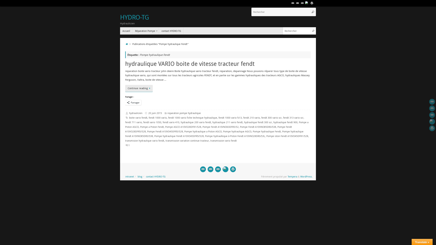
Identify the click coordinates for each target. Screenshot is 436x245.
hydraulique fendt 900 (285, 122)
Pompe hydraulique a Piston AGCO (203, 131)
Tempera (292, 176)
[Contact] (292, 3)
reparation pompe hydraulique (184, 113)
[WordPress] (311, 3)
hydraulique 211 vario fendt (227, 122)
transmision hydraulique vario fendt (144, 140)
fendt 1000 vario (158, 117)
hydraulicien (135, 113)
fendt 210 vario (251, 117)
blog (140, 176)
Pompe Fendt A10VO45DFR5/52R (165, 131)
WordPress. (306, 176)
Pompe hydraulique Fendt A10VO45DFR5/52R (179, 136)
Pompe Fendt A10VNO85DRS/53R (258, 126)
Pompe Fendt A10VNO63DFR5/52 (221, 126)
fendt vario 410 (171, 122)
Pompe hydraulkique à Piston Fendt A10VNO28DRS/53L (235, 136)
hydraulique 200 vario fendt (196, 122)
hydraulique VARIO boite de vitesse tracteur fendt (190, 64)
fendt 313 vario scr (293, 117)
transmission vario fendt (223, 140)
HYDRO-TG (134, 17)
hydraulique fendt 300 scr (258, 122)
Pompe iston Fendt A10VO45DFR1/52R (287, 136)
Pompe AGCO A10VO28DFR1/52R (183, 126)
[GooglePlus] (307, 3)
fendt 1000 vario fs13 (230, 117)
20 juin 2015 (155, 113)
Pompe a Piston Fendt (152, 126)
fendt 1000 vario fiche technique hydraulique (192, 117)
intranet (129, 176)
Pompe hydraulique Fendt (267, 131)
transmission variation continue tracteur (187, 140)
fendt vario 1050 (152, 122)
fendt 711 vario (133, 122)
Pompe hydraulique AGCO (237, 131)
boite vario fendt (138, 117)
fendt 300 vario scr (271, 117)
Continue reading (138, 88)
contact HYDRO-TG (156, 176)
